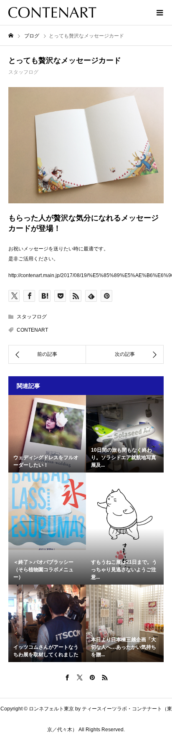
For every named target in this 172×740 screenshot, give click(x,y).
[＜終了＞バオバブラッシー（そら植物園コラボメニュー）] (47, 511)
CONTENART (32, 330)
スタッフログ (23, 72)
